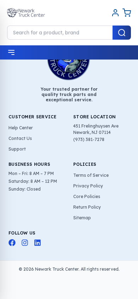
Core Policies (86, 196)
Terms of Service (91, 175)
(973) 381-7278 (88, 139)
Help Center (20, 127)
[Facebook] (12, 242)
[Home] (26, 13)
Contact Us (20, 138)
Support (17, 149)
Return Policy (87, 207)
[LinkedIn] (37, 242)
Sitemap (82, 217)
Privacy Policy (88, 185)
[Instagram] (24, 242)
